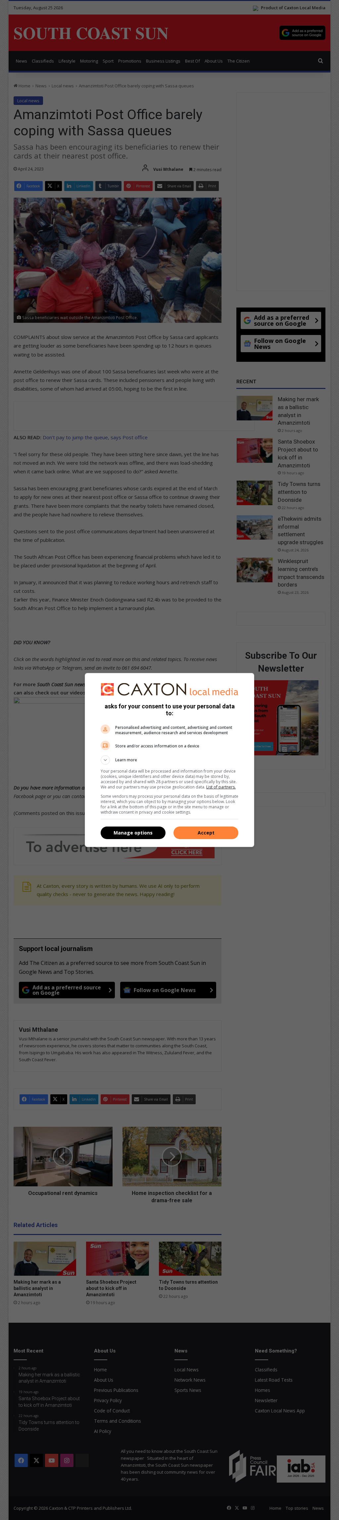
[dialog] (169, 760)
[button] (169, 760)
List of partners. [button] (221, 787)
